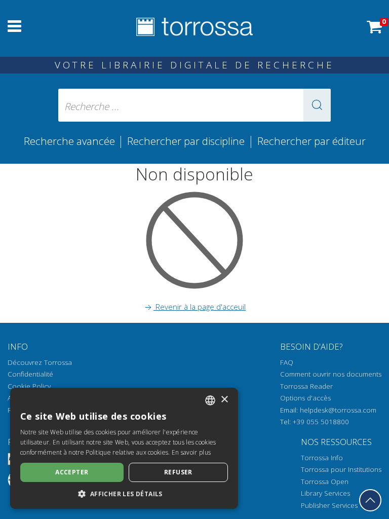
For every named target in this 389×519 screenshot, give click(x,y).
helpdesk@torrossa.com (338, 410)
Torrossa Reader (306, 386)
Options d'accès (305, 397)
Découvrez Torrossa (40, 362)
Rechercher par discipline (186, 141)
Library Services (325, 493)
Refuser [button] (178, 472)
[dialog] (124, 448)
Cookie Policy (29, 386)
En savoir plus (191, 452)
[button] (317, 105)
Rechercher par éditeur (311, 141)
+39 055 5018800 (321, 421)
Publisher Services (329, 505)
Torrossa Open (324, 481)
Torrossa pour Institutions (341, 469)
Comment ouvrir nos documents (330, 374)
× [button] (224, 399)
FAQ (286, 362)
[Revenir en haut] (370, 500)
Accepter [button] (71, 472)
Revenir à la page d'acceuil (199, 307)
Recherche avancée (71, 141)
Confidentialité (30, 374)
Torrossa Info (322, 457)
